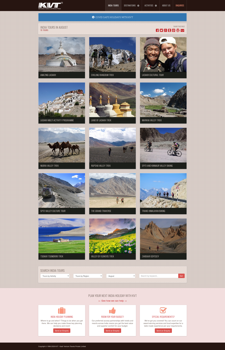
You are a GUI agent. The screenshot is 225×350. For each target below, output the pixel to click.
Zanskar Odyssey (150, 256)
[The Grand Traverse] (112, 190)
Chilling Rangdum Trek (102, 75)
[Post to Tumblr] (169, 31)
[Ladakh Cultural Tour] (163, 54)
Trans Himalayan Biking (153, 211)
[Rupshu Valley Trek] (112, 145)
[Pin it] (173, 31)
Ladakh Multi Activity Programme (57, 120)
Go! (181, 276)
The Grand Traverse (101, 211)
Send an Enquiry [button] (62, 330)
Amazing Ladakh (48, 75)
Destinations (130, 5)
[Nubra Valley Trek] (61, 145)
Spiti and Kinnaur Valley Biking (157, 165)
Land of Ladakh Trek (101, 120)
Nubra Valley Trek (49, 165)
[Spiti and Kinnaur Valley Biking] (163, 145)
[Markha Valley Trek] (163, 99)
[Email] (182, 31)
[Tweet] (161, 31)
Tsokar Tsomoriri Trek (51, 256)
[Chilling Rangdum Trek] (112, 54)
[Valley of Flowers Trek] (112, 235)
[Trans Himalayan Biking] (163, 190)
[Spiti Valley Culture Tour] (61, 190)
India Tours (113, 5)
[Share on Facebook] (157, 31)
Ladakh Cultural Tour (153, 75)
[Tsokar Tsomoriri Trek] (61, 235)
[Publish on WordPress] (178, 31)
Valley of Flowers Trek (102, 256)
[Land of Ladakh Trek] (112, 99)
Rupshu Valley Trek (101, 165)
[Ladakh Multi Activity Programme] (61, 99)
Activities (149, 5)
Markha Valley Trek (152, 120)
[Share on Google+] (165, 31)
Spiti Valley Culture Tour (52, 211)
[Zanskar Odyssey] (163, 235)
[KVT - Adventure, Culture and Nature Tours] (50, 4)
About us (166, 5)
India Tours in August (54, 28)
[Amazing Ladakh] (61, 54)
